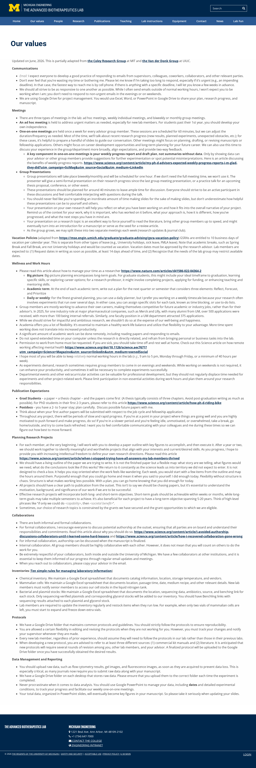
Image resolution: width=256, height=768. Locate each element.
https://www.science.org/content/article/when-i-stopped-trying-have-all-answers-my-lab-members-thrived (99, 458)
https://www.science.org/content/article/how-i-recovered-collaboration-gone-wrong (179, 536)
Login (247, 754)
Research (78, 21)
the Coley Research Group (107, 61)
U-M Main (126, 753)
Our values (37, 21)
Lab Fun (238, 21)
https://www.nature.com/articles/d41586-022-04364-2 (161, 271)
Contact (201, 21)
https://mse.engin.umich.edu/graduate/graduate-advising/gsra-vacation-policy (118, 238)
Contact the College (86, 741)
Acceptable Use (93, 753)
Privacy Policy (111, 753)
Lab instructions (151, 21)
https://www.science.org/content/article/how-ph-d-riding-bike (174, 403)
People (58, 21)
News (219, 21)
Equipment (179, 21)
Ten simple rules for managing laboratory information (71, 571)
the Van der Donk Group (160, 61)
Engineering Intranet (87, 745)
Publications (102, 21)
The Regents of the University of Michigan (35, 753)
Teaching (126, 21)
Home (16, 21)
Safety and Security (71, 753)
